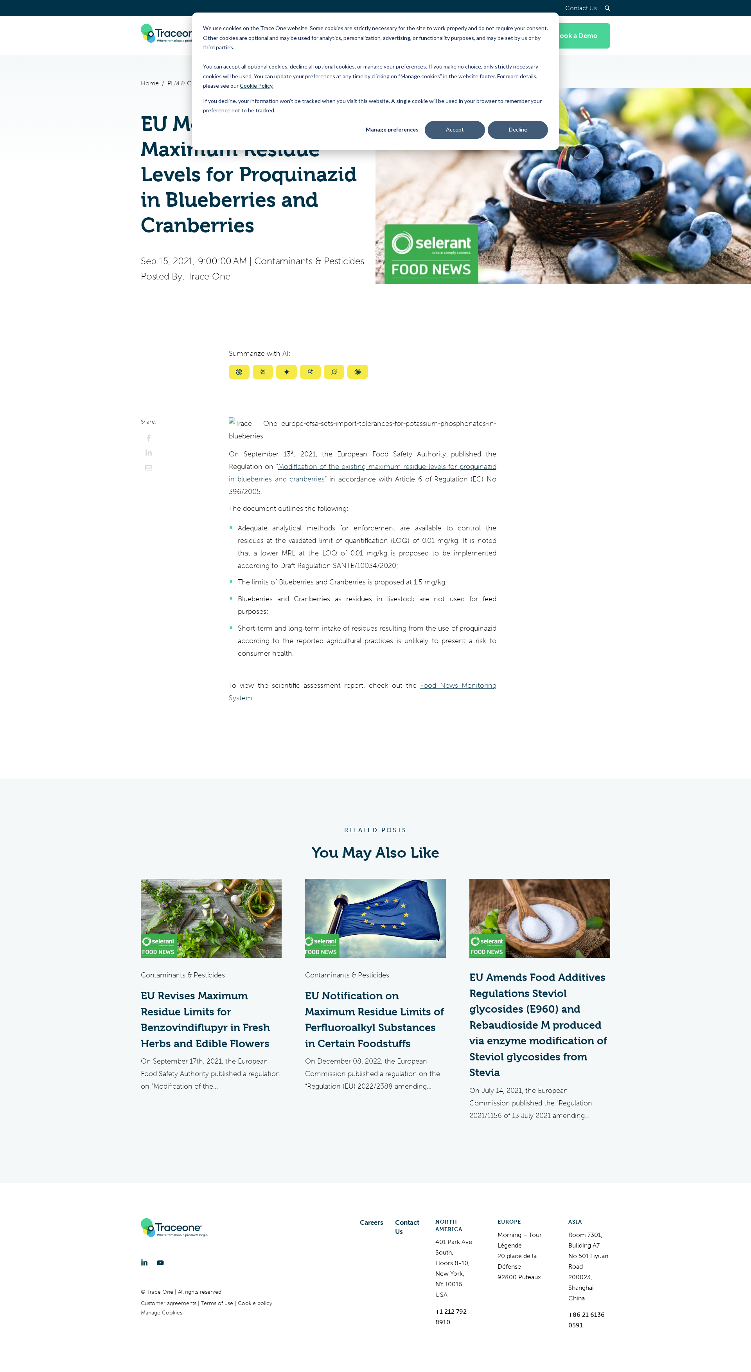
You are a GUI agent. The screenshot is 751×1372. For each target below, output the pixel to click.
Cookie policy (255, 1303)
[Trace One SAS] (174, 35)
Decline (518, 129)
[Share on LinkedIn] (148, 452)
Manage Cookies (161, 1312)
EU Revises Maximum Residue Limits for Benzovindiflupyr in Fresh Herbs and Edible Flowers (205, 1019)
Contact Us (581, 8)
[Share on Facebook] (148, 438)
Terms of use (218, 1303)
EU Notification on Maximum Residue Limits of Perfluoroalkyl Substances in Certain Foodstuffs (374, 1019)
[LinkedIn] (144, 1262)
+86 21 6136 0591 (586, 1320)
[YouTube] (160, 1262)
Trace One (208, 276)
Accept (455, 129)
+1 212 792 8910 (451, 1317)
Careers (371, 1222)
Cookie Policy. (256, 85)
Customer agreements (169, 1303)
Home (150, 83)
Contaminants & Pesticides (309, 261)
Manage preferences (392, 129)
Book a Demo (576, 36)
